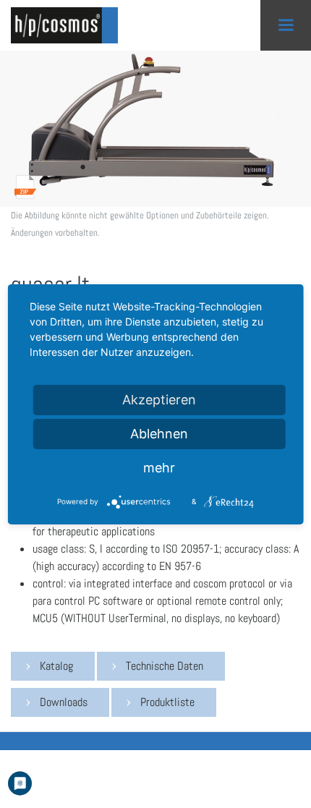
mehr (159, 467)
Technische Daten (164, 665)
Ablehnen (159, 433)
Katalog (56, 665)
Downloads (64, 702)
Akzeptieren (159, 399)
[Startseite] (69, 25)
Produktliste (167, 702)
